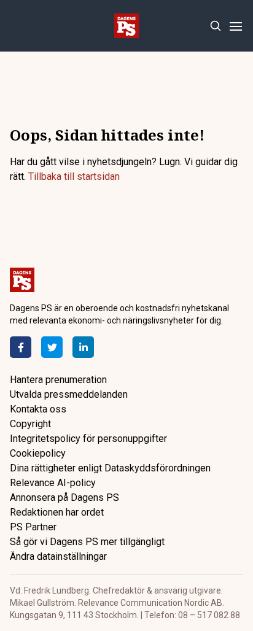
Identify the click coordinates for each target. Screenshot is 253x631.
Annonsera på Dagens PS (64, 497)
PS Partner (33, 527)
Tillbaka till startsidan (74, 176)
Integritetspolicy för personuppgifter (88, 438)
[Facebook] (20, 347)
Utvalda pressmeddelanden (69, 394)
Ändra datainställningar (58, 556)
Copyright (30, 424)
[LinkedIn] (83, 347)
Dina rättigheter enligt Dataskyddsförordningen (110, 468)
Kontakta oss (38, 409)
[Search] (215, 26)
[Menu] (235, 26)
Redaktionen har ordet (57, 512)
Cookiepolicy (38, 453)
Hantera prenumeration (58, 379)
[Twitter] (52, 347)
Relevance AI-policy (53, 483)
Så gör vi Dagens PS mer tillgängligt (87, 542)
